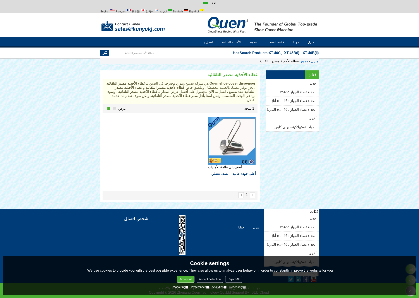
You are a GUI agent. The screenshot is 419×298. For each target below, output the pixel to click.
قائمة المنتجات (275, 42)
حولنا (296, 42)
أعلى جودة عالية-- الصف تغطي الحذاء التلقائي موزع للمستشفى (233, 175)
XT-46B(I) (291, 53)
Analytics (218, 287)
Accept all (185, 279)
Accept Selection (210, 279)
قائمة (114, 108)
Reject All (234, 279)
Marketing (179, 287)
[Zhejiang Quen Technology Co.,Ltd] (263, 24)
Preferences (198, 287)
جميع (304, 61)
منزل (311, 42)
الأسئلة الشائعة (231, 42)
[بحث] (105, 53)
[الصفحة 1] (252, 195)
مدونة (253, 42)
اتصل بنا (208, 42)
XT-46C (275, 53)
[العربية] (205, 2)
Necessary (236, 287)
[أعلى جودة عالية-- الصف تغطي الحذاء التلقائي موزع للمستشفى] (232, 141)
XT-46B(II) (311, 53)
